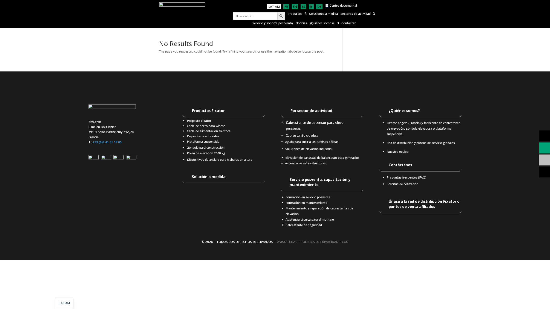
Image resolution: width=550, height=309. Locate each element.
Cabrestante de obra (302, 135)
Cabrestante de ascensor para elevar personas (315, 125)
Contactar (348, 23)
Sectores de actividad (356, 14)
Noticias (301, 23)
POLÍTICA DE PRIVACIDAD (319, 241)
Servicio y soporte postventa (272, 23)
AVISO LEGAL (287, 241)
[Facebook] (131, 158)
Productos (295, 14)
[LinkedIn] (94, 158)
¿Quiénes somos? (322, 23)
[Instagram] (106, 158)
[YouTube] (118, 158)
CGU (345, 241)
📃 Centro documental (341, 6)
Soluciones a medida (323, 14)
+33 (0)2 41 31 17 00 (107, 142)
